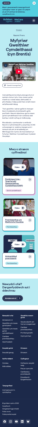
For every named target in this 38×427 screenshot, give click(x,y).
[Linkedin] (22, 421)
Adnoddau (6, 366)
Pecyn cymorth (27, 368)
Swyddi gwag (7, 352)
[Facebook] (4, 421)
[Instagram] (10, 421)
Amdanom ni (7, 320)
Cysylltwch (6, 406)
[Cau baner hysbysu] (34, 3)
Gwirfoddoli (7, 342)
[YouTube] (16, 421)
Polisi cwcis (6, 411)
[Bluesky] (28, 421)
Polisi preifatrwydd (9, 414)
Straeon (19, 30)
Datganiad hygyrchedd (10, 409)
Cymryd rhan (26, 336)
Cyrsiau (5, 363)
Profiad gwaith (27, 333)
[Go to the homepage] (13, 20)
